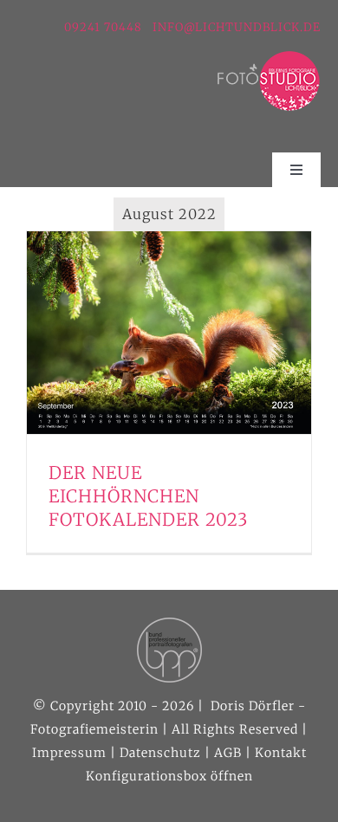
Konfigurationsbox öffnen (169, 776)
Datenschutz (160, 753)
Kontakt (281, 753)
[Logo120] (269, 57)
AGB (228, 753)
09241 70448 (105, 27)
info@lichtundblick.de (237, 27)
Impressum (69, 753)
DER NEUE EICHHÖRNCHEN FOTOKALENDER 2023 (148, 496)
